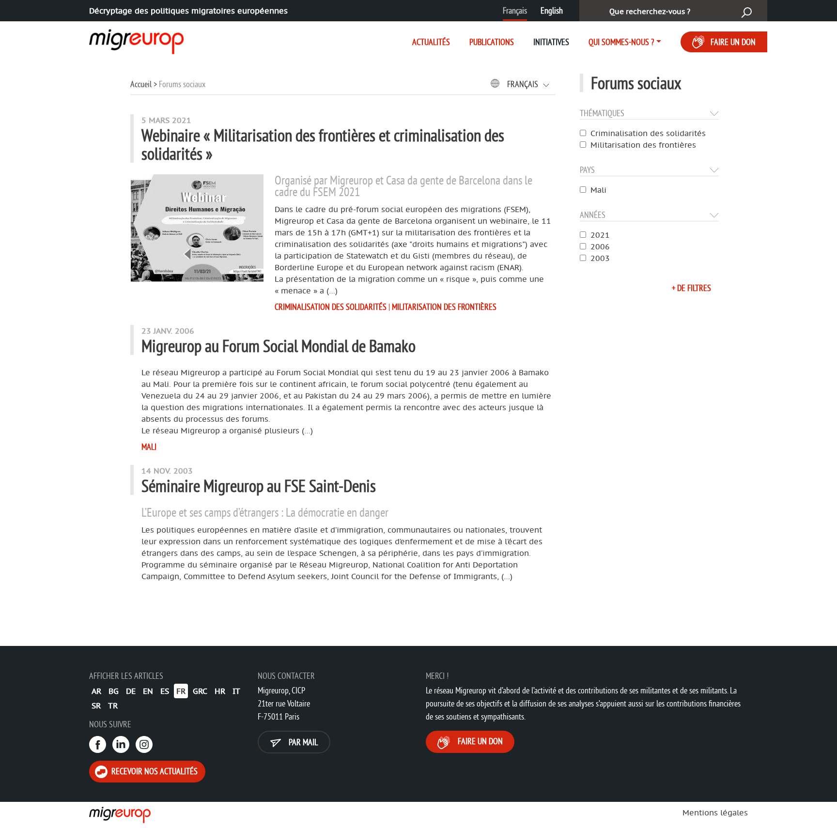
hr (220, 691)
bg (113, 691)
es (164, 691)
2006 (600, 246)
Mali (598, 190)
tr (113, 705)
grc (200, 691)
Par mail (302, 742)
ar (96, 691)
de (131, 691)
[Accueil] (128, 40)
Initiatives (551, 41)
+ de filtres (691, 287)
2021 (600, 235)
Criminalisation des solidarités (648, 133)
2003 (600, 258)
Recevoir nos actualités (153, 771)
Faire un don (733, 41)
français (523, 84)
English (552, 10)
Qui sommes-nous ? (621, 41)
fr (181, 691)
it (236, 691)
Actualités (431, 41)
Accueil (141, 84)
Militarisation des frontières (643, 145)
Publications (491, 41)
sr (96, 705)
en (148, 691)
